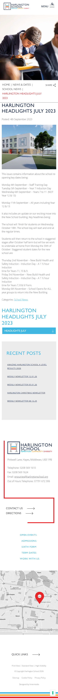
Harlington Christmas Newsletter (26, 393)
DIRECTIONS (13, 513)
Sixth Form (29, 546)
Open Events (28, 535)
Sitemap (15, 677)
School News (21, 299)
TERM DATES (29, 552)
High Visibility (40, 665)
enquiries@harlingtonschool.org (31, 476)
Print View (16, 665)
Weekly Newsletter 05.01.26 (22, 384)
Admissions (29, 540)
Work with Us (29, 558)
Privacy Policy (40, 677)
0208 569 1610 (28, 467)
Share (49, 85)
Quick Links (20, 654)
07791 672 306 (42, 481)
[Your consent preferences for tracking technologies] (53, 693)
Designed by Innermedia (29, 684)
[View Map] (29, 602)
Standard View (27, 665)
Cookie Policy (27, 677)
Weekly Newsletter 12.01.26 (22, 376)
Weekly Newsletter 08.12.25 (22, 401)
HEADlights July (15, 330)
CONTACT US (14, 508)
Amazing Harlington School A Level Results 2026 (27, 366)
